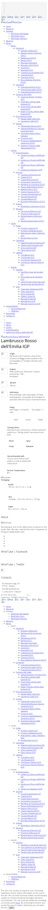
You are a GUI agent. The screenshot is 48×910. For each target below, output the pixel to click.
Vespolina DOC (27, 75)
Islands (14, 267)
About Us (10, 28)
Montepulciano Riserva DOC (32, 221)
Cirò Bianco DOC (27, 255)
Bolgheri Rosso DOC (29, 189)
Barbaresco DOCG (28, 58)
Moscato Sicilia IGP (28, 299)
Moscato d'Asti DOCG (30, 65)
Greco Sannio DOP (28, 247)
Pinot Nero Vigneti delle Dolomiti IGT (30, 102)
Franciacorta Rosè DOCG (31, 92)
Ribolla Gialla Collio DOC (30, 119)
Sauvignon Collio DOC (30, 121)
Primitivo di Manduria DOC (31, 230)
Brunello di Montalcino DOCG (33, 201)
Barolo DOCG (26, 60)
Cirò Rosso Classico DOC (31, 260)
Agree (11, 908)
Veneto (19, 123)
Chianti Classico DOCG (30, 192)
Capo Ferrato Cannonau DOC (33, 282)
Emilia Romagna (22, 153)
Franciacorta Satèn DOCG (31, 89)
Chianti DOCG (26, 177)
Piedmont (20, 48)
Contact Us (10, 316)
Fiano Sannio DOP (28, 250)
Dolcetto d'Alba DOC (29, 50)
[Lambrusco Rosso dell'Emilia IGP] (15, 336)
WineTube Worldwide (20, 33)
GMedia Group (36, 595)
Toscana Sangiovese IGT (31, 174)
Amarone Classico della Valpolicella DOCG (30, 146)
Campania (20, 240)
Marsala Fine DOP (28, 301)
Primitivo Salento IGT (29, 228)
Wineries (9, 41)
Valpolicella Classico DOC (31, 126)
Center (14, 150)
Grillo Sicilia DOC (27, 291)
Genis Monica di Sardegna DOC (34, 847)
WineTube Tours (17, 36)
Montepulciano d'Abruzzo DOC (33, 835)
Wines (8, 43)
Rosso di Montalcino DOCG (32, 187)
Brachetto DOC (27, 70)
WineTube (22, 595)
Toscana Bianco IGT (29, 199)
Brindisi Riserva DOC (29, 238)
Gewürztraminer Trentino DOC (33, 674)
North (13, 46)
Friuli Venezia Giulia (24, 116)
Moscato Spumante (29, 63)
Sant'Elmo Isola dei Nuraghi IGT (33, 845)
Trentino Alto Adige (24, 94)
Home (8, 26)
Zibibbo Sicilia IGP (28, 296)
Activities (9, 31)
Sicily (18, 286)
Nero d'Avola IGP (28, 294)
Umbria (19, 204)
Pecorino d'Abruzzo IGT (30, 213)
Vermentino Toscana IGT (31, 182)
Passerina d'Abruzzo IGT (31, 211)
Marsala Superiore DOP (30, 303)
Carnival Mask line (18, 308)
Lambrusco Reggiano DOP (31, 170)
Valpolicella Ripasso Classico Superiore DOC (32, 129)
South (13, 223)
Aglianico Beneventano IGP (32, 245)
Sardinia (19, 269)
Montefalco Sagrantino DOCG (33, 206)
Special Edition (12, 306)
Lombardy (20, 84)
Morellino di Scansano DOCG (33, 184)
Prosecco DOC (27, 138)
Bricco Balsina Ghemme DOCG (33, 660)
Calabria (19, 252)
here (18, 902)
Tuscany (19, 172)
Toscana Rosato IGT (29, 196)
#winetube (10, 313)
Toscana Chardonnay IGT (31, 194)
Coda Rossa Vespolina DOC (32, 72)
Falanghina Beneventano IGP (33, 243)
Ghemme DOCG (27, 77)
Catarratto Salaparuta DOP (32, 289)
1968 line (15, 311)
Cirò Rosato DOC (28, 257)
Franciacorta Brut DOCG (31, 87)
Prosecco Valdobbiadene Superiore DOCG (31, 141)
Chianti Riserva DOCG (30, 179)
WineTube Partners (19, 38)
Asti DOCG (25, 67)
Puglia (18, 226)
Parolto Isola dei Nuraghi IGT (32, 284)
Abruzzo (19, 209)
